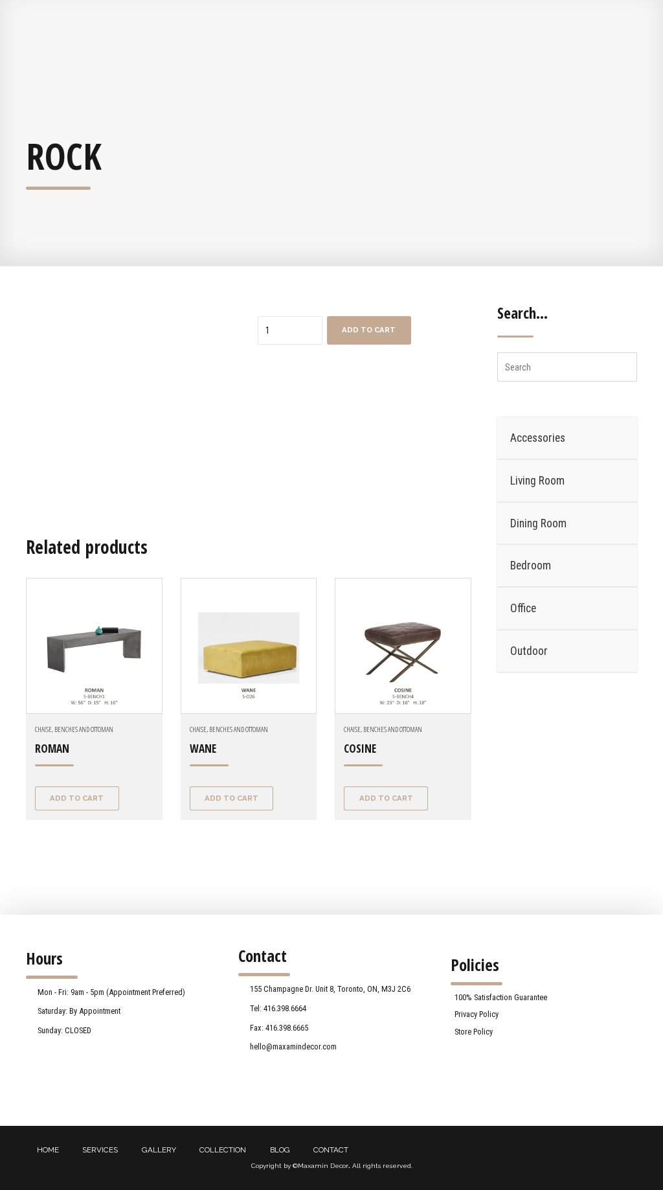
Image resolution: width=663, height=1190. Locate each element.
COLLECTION (222, 1149)
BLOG (280, 1149)
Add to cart (369, 329)
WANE (203, 748)
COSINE (360, 748)
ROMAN (52, 748)
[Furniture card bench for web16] (403, 646)
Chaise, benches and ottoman (74, 729)
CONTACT (330, 1149)
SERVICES (100, 1149)
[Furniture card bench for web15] (94, 646)
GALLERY (159, 1149)
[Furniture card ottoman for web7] (249, 646)
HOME (48, 1149)
